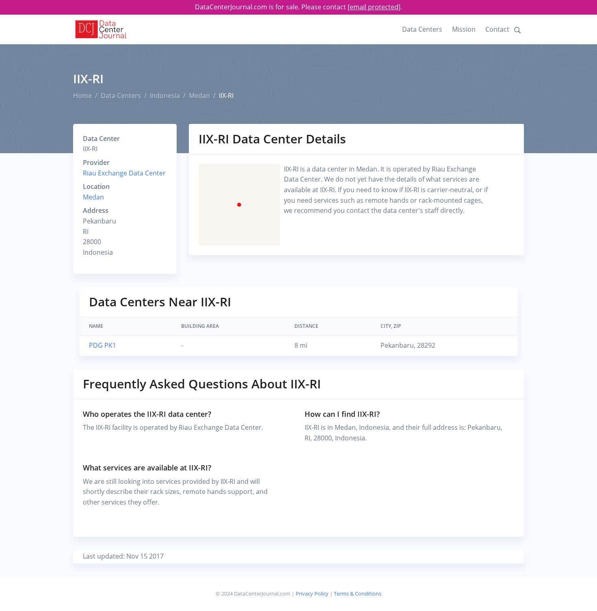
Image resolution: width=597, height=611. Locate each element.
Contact (497, 29)
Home (82, 95)
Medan (199, 95)
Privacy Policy (312, 593)
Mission (464, 29)
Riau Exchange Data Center (124, 173)
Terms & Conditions (357, 593)
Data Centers (422, 29)
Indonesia (165, 95)
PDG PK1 (102, 345)
